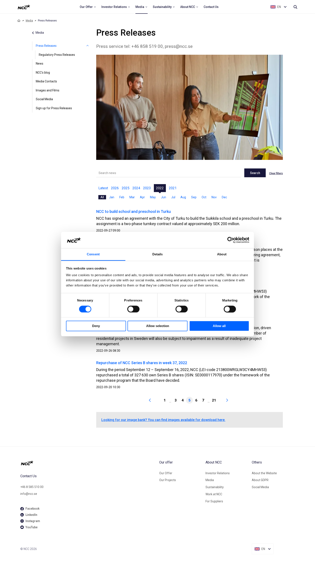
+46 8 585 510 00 (32, 487)
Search (255, 173)
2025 (125, 188)
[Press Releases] (87, 45)
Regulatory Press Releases (57, 54)
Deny (96, 326)
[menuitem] (88, 7)
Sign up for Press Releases (54, 108)
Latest (103, 188)
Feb (121, 197)
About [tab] (221, 254)
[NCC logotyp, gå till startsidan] (88, 462)
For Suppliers (214, 501)
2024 (136, 188)
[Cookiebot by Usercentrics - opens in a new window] (230, 240)
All (102, 197)
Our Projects (167, 480)
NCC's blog (43, 72)
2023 (147, 188)
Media (29, 20)
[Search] (295, 7)
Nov (214, 197)
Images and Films (47, 90)
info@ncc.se (28, 493)
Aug (183, 197)
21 (214, 400)
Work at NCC (214, 494)
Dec (224, 197)
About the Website (264, 473)
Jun (163, 197)
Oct (204, 197)
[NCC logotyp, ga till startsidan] (24, 6)
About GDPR (260, 480)
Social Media (44, 99)
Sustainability (215, 487)
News (39, 63)
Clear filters (276, 173)
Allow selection (157, 326)
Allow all (219, 326)
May (153, 197)
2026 (115, 188)
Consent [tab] (93, 254)
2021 (173, 188)
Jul (173, 197)
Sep (193, 197)
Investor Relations (218, 473)
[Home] (19, 20)
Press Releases (46, 45)
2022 (160, 188)
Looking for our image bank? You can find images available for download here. (163, 420)
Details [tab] (157, 254)
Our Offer (165, 473)
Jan (111, 197)
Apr (142, 197)
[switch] (133, 309)
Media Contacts (46, 81)
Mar (132, 197)
